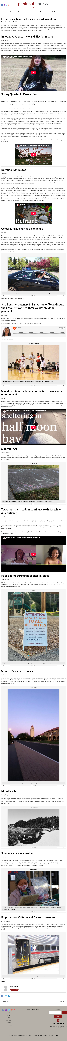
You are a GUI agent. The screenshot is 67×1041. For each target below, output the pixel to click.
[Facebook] (2, 5)
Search (58, 1009)
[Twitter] (6, 5)
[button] (65, 5)
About (8, 1024)
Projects (9, 1022)
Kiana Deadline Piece (10, 339)
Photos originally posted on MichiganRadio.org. (12, 298)
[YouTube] (8, 5)
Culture (9, 1017)
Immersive (8, 1019)
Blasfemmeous (21, 48)
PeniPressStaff (14, 986)
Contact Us (9, 1025)
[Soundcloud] (11, 5)
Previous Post (5, 1001)
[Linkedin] (9, 996)
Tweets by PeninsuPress (33, 1009)
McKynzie (38, 50)
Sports (8, 1015)
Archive (58, 1016)
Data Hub (9, 1014)
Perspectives (9, 1020)
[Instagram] (4, 5)
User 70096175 (3, 339)
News (8, 1012)
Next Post (63, 1001)
